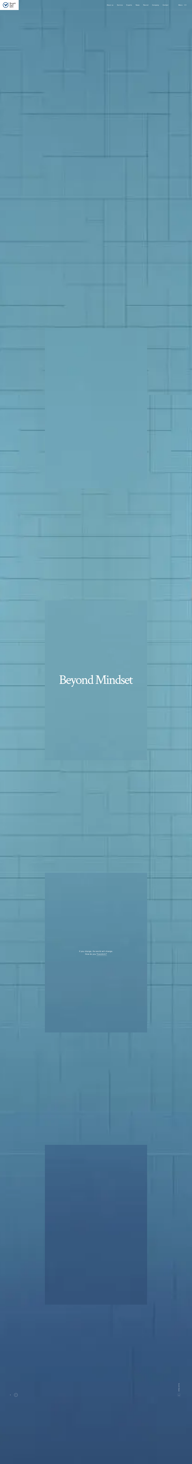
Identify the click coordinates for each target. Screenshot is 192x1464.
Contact (165, 5)
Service (120, 5)
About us (110, 5)
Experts (129, 5)
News (138, 5)
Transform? (102, 954)
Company (155, 5)
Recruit (146, 5)
